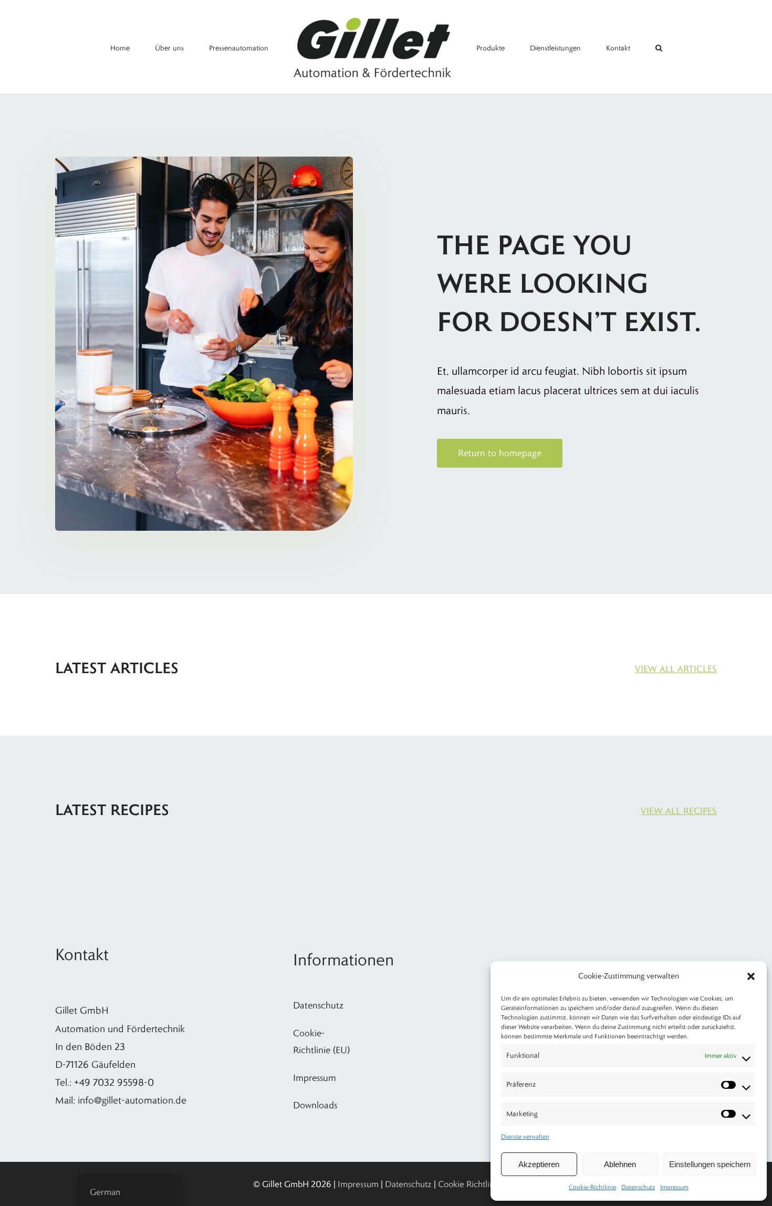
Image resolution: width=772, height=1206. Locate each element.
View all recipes (679, 811)
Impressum (674, 1187)
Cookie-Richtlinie (592, 1187)
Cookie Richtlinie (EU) (478, 1184)
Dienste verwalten (525, 1136)
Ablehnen (620, 1164)
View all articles (676, 669)
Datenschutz (638, 1187)
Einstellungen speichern (709, 1164)
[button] (751, 976)
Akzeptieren (538, 1164)
